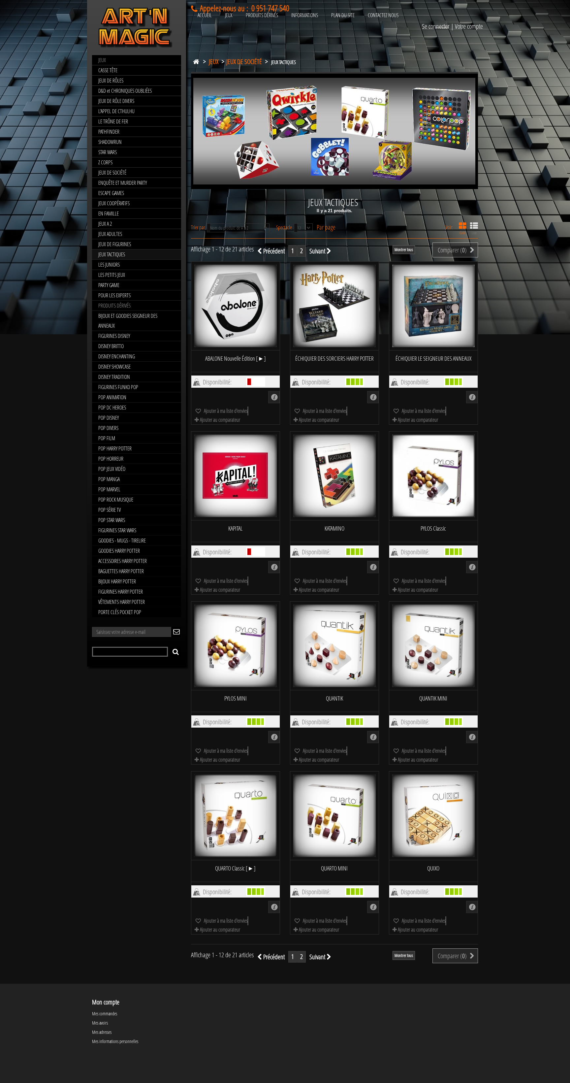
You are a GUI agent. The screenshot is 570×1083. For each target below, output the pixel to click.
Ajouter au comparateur (220, 419)
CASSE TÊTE (107, 70)
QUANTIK (334, 698)
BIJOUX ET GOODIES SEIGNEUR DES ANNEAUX (127, 320)
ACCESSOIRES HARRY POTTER (122, 561)
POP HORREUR (110, 458)
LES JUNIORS (109, 264)
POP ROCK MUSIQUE (115, 499)
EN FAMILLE (108, 213)
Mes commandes (104, 1013)
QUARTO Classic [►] (235, 868)
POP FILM (106, 438)
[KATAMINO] (334, 476)
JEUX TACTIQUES (111, 254)
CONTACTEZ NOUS (383, 15)
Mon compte (105, 1002)
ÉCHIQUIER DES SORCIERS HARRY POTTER (334, 358)
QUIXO (433, 868)
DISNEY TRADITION (114, 376)
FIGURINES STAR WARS (117, 530)
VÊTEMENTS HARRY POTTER (121, 602)
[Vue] (274, 397)
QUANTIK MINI (433, 698)
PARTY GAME (108, 285)
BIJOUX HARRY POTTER (117, 581)
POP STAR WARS (111, 520)
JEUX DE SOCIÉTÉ (112, 172)
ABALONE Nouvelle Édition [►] (235, 358)
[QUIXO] (433, 815)
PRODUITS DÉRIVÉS (114, 305)
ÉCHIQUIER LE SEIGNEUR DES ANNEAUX (433, 358)
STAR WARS (107, 152)
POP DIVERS (108, 428)
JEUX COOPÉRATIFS (114, 203)
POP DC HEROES (112, 407)
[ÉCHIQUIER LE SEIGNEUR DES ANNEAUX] (433, 306)
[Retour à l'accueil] (196, 60)
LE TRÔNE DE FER (113, 121)
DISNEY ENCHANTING (116, 356)
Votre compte (469, 26)
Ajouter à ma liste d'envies (225, 410)
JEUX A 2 (105, 223)
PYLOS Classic (433, 528)
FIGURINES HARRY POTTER (120, 591)
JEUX (102, 60)
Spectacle (284, 227)
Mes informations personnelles (115, 1041)
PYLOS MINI (235, 698)
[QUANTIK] (334, 646)
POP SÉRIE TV (109, 509)
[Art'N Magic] (136, 29)
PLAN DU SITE (343, 15)
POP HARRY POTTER (115, 448)
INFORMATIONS (304, 15)
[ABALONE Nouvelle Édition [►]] (235, 306)
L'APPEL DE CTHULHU (116, 111)
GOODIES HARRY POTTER (119, 550)
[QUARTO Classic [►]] (235, 815)
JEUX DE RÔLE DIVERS (116, 101)
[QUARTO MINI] (334, 815)
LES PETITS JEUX (111, 275)
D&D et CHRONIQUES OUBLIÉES (125, 90)
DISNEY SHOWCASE (114, 366)
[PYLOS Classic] (433, 476)
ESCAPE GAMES (111, 193)
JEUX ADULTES (110, 234)
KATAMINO (334, 528)
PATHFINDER (108, 131)
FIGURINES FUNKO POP (118, 387)
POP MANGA (109, 479)
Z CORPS (105, 162)
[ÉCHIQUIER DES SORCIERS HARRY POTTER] (334, 306)
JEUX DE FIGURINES (114, 244)
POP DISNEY (108, 417)
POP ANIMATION (112, 397)
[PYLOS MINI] (235, 646)
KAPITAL (235, 528)
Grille (462, 232)
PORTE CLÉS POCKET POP (119, 612)
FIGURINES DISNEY (114, 336)
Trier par (198, 227)
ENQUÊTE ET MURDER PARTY (122, 182)
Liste (474, 232)
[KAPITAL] (235, 476)
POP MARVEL (109, 489)
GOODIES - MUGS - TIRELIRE (122, 540)
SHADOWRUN (110, 142)
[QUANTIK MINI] (433, 646)
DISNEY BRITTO (111, 346)
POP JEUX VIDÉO (111, 469)
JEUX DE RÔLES (110, 80)
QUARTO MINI (334, 868)
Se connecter (435, 26)
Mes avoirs (100, 1023)
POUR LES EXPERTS (114, 295)
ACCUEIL (205, 15)
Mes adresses (101, 1032)
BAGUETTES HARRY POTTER (121, 571)
